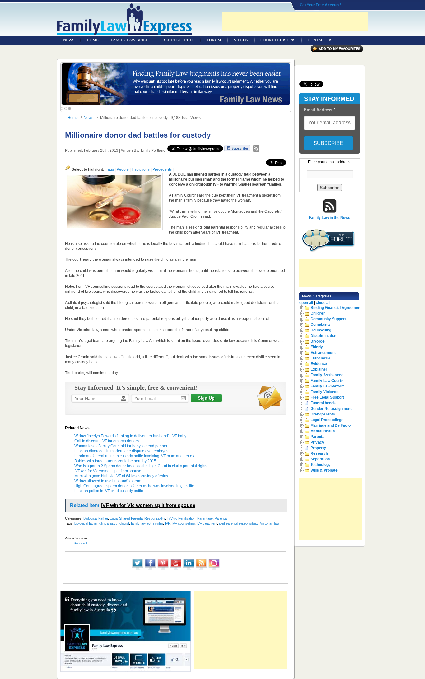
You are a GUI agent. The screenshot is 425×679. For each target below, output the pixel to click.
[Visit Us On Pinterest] (162, 569)
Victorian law (269, 523)
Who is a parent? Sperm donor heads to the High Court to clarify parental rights (140, 466)
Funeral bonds (323, 403)
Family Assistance (327, 375)
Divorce (318, 341)
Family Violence (325, 392)
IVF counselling (183, 523)
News (88, 118)
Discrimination (323, 336)
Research (319, 453)
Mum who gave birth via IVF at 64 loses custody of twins (121, 476)
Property (318, 448)
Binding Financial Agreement (336, 308)
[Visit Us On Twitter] (137, 569)
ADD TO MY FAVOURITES (339, 48)
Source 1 (80, 543)
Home (73, 118)
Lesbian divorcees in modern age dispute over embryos (121, 451)
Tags (110, 169)
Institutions (141, 169)
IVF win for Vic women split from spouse (107, 471)
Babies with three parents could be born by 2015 (115, 461)
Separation (320, 459)
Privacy (317, 442)
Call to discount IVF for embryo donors (106, 441)
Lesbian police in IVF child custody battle (108, 491)
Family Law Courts (327, 380)
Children (318, 313)
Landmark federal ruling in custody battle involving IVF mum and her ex (134, 456)
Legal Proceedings (327, 420)
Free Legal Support (327, 397)
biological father (85, 523)
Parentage (205, 518)
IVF (167, 523)
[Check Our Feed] (201, 569)
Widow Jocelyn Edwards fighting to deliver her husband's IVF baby (130, 436)
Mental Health (323, 431)
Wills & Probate (324, 470)
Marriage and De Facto (331, 425)
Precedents (162, 169)
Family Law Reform (328, 386)
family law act (141, 523)
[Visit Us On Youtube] (175, 569)
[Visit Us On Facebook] (150, 569)
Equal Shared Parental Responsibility (137, 518)
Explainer (319, 369)
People (123, 169)
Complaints (321, 324)
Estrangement (323, 352)
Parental (221, 518)
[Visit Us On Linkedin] (188, 569)
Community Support (328, 319)
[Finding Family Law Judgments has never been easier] (176, 84)
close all (323, 303)
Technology (321, 465)
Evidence (319, 364)
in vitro (158, 523)
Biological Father (95, 518)
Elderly (317, 347)
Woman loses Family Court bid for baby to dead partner (120, 446)
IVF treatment (207, 523)
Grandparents (323, 414)
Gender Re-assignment (331, 408)
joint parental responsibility (238, 523)
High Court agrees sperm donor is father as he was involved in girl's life (134, 486)
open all (306, 303)
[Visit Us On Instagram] (214, 569)
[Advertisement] (295, 21)
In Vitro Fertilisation (181, 518)
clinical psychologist (114, 523)
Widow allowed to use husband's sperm (107, 481)
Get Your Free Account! (320, 5)
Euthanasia (320, 358)
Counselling (321, 330)
